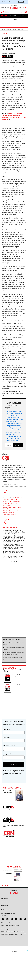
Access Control (7, 505)
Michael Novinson (8, 52)
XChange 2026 (13, 15)
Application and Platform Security (12, 507)
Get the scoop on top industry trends (13, 813)
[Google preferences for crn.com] (8, 56)
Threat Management (8, 514)
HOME (4, 29)
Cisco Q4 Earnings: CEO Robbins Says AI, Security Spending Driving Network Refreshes (14, 552)
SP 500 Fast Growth (22, 15)
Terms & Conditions (6, 925)
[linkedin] (7, 919)
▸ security (13, 29)
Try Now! (21, 2)
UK (23, 7)
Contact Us (4, 905)
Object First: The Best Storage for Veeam (13, 657)
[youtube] (16, 919)
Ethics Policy (5, 909)
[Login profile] (26, 12)
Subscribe (5, 877)
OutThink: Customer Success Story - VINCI (13, 660)
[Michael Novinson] (6, 460)
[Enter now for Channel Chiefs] (8, 692)
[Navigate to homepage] (14, 9)
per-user (5, 503)
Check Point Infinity (17, 497)
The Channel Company (8, 913)
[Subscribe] (18, 880)
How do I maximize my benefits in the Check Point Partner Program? (14, 419)
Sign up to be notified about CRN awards (12, 670)
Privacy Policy (15, 925)
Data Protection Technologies (11, 511)
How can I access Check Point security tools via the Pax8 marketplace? (14, 413)
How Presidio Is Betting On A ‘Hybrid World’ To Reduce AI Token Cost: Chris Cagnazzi (14, 532)
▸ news (8, 29)
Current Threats (7, 509)
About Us (4, 902)
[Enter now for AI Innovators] (8, 682)
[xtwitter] (11, 919)
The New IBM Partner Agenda (7, 791)
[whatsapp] (24, 919)
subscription (6, 501)
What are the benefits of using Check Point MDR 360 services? (13, 432)
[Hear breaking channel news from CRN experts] (8, 833)
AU (8, 7)
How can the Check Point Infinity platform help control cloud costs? (14, 438)
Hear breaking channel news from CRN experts (13, 826)
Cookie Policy (4, 929)
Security (4, 33)
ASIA (2, 7)
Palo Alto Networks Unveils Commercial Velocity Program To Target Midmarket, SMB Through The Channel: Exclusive (13, 546)
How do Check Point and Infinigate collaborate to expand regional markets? (14, 426)
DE (20, 7)
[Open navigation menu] (2, 12)
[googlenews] (20, 919)
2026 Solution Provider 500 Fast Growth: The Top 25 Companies (13, 557)
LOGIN (23, 12)
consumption (16, 501)
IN (5, 7)
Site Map (11, 929)
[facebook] (3, 919)
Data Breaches (19, 509)
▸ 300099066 (20, 29)
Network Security (8, 512)
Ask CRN (18, 445)
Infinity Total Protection (9, 499)
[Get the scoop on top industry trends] (8, 820)
